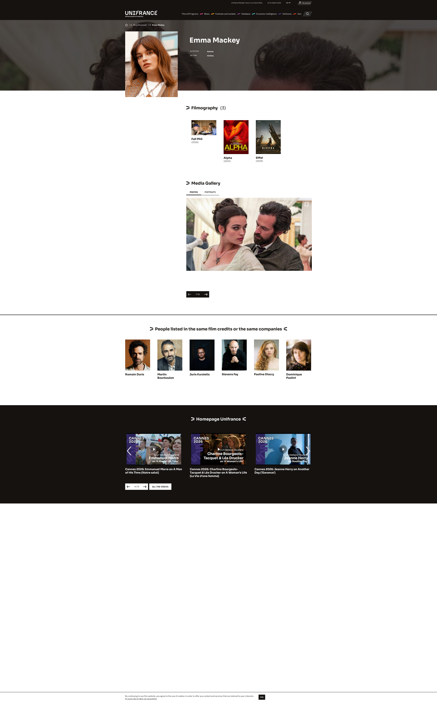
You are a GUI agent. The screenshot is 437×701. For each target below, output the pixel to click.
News (207, 14)
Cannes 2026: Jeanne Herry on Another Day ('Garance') (161, 471)
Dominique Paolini (294, 376)
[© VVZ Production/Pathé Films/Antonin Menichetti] (249, 234)
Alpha (228, 158)
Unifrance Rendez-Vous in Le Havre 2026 (246, 3)
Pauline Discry (264, 374)
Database (246, 14)
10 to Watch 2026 (274, 3)
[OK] (262, 697)
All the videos (160, 486)
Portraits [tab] (210, 192)
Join (299, 14)
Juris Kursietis (200, 374)
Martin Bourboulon (165, 376)
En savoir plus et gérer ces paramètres (141, 699)
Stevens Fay (230, 374)
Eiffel (259, 158)
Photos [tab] (194, 192)
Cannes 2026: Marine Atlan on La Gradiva (292, 469)
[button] (306, 204)
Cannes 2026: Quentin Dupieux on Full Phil (225, 471)
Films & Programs (190, 14)
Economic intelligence (266, 14)
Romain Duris (134, 374)
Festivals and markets (225, 14)
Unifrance (287, 14)
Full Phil (196, 139)
